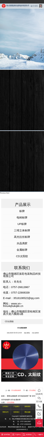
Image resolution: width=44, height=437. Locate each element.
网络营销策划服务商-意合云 (17, 427)
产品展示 (16, 406)
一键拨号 (40, 434)
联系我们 (16, 412)
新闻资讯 (27, 406)
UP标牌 (22, 224)
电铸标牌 (22, 217)
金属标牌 (22, 249)
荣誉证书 (5, 412)
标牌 (22, 211)
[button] (3, 193)
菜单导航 (7, 434)
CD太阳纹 (22, 256)
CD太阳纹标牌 (16, 390)
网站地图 (27, 412)
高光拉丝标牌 (22, 237)
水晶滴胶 (22, 243)
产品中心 (18, 434)
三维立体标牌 (22, 230)
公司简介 (5, 406)
